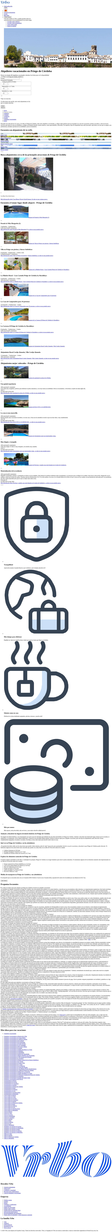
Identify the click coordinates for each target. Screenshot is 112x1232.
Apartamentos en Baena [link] (10, 1080)
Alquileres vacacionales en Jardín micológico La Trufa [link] (18, 1049)
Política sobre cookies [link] (9, 1209)
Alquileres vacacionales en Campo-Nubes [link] (15, 1038)
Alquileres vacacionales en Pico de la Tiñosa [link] (15, 1046)
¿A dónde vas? (4, 76)
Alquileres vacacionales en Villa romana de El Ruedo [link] (17, 1057)
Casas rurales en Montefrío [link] (11, 1110)
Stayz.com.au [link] (7, 1227)
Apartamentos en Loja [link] (9, 1091)
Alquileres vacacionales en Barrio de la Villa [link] (15, 1036)
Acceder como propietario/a (14, 23)
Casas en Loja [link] (7, 1123)
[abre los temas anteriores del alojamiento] (1, 151)
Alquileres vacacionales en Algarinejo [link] (13, 1076)
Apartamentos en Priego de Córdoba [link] (13, 1086)
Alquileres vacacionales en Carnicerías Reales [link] (16, 1067)
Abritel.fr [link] (6, 1223)
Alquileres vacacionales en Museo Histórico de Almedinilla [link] (19, 1055)
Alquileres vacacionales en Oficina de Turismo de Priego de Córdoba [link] (22, 1075)
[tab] (10, 1033)
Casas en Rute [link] (7, 1120)
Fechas (2, 78)
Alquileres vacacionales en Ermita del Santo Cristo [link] (17, 1077)
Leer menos (4, 880)
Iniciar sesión (8, 17)
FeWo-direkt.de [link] (8, 1225)
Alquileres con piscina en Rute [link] (12, 1129)
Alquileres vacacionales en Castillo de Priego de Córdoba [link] (19, 1070)
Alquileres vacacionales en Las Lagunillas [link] (15, 1045)
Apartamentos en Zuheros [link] (10, 1089)
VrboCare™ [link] (62, 1015)
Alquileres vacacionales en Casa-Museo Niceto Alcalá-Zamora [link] (20, 1069)
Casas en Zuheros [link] (8, 1122)
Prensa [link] (5, 1203)
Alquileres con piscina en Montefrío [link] (13, 1132)
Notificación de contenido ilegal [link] (12, 1210)
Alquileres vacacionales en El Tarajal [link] (13, 1061)
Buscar (3, 107)
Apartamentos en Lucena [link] (10, 1082)
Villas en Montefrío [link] (9, 1138)
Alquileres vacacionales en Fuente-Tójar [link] (14, 1063)
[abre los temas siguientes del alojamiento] (2, 151)
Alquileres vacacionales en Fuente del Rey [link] (15, 1043)
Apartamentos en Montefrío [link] (11, 1094)
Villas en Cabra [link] (8, 1134)
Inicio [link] (5, 110)
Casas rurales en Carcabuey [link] (11, 1100)
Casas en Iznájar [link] (8, 1119)
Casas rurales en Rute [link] (9, 1104)
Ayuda (5, 14)
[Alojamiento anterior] (1, 360)
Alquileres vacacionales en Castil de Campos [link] (15, 1039)
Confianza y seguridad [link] (10, 1190)
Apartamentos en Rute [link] (9, 1088)
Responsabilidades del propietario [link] (12, 1213)
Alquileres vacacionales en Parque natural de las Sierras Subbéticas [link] (21, 1060)
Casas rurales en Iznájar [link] (10, 1101)
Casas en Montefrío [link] (9, 1125)
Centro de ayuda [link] (30, 1025)
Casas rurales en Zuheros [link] (10, 1106)
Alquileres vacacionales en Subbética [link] (13, 1051)
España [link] (6, 118)
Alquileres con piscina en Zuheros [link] (13, 1131)
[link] (21, 26)
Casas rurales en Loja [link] (9, 1107)
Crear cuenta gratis (12, 24)
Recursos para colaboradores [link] (11, 1191)
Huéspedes (3, 80)
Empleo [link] (6, 1201)
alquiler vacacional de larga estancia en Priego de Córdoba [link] (18, 1009)
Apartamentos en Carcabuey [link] (11, 1083)
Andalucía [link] (6, 116)
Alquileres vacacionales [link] (10, 119)
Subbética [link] (6, 113)
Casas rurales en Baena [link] (10, 1095)
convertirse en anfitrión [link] (16, 998)
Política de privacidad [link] (9, 1207)
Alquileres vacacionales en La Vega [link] (13, 1064)
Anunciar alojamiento (9, 12)
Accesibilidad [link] (7, 1206)
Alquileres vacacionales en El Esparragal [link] (14, 1042)
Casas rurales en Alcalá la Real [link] (12, 1109)
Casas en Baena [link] (8, 1111)
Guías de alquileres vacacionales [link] (12, 1193)
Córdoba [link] (6, 115)
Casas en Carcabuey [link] (9, 1117)
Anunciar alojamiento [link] (9, 1187)
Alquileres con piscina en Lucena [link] (12, 1126)
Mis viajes (6, 15)
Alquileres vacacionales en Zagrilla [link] (13, 1048)
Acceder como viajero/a (13, 21)
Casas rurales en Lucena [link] (10, 1098)
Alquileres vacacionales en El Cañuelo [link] (14, 1041)
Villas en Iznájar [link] (8, 1135)
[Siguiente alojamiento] (2, 360)
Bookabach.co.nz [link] (8, 1226)
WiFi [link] (89, 939)
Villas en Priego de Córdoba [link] (11, 1137)
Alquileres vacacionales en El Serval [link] (13, 1079)
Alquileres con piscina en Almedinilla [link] (13, 1128)
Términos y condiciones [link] (10, 1204)
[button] (56, 1030)
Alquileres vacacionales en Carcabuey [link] (14, 1058)
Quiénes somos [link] (8, 1200)
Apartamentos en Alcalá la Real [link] (12, 1092)
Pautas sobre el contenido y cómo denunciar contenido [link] (18, 1215)
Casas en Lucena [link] (8, 1114)
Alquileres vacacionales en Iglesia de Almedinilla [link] (16, 1054)
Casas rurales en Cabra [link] (10, 1097)
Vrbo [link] (5, 1222)
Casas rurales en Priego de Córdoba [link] (13, 1103)
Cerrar (2, 106)
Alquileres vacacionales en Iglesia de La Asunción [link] (17, 1072)
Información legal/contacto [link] (11, 1212)
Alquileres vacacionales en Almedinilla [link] (14, 1052)
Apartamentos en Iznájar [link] (10, 1085)
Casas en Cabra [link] (8, 1113)
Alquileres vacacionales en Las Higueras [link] (14, 1066)
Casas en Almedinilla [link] (9, 1116)
